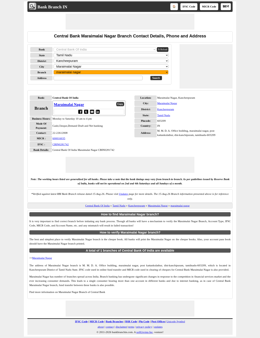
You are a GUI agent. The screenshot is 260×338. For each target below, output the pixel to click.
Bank (42, 49)
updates (158, 326)
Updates (123, 194)
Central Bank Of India (97, 205)
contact (110, 326)
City (41, 66)
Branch (41, 72)
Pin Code (144, 321)
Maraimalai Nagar (69, 104)
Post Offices (158, 321)
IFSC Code (189, 6)
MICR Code (209, 6)
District (41, 61)
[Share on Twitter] (86, 111)
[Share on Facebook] (80, 111)
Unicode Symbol (175, 321)
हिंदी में (226, 6)
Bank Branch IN (52, 7)
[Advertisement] (130, 22)
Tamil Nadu (163, 115)
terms (131, 326)
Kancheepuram (165, 109)
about (101, 326)
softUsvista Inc (144, 332)
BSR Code (131, 321)
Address (42, 78)
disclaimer (121, 326)
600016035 (59, 138)
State (42, 55)
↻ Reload (162, 49)
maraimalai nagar (180, 205)
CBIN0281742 (61, 144)
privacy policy (144, 326)
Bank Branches (114, 321)
